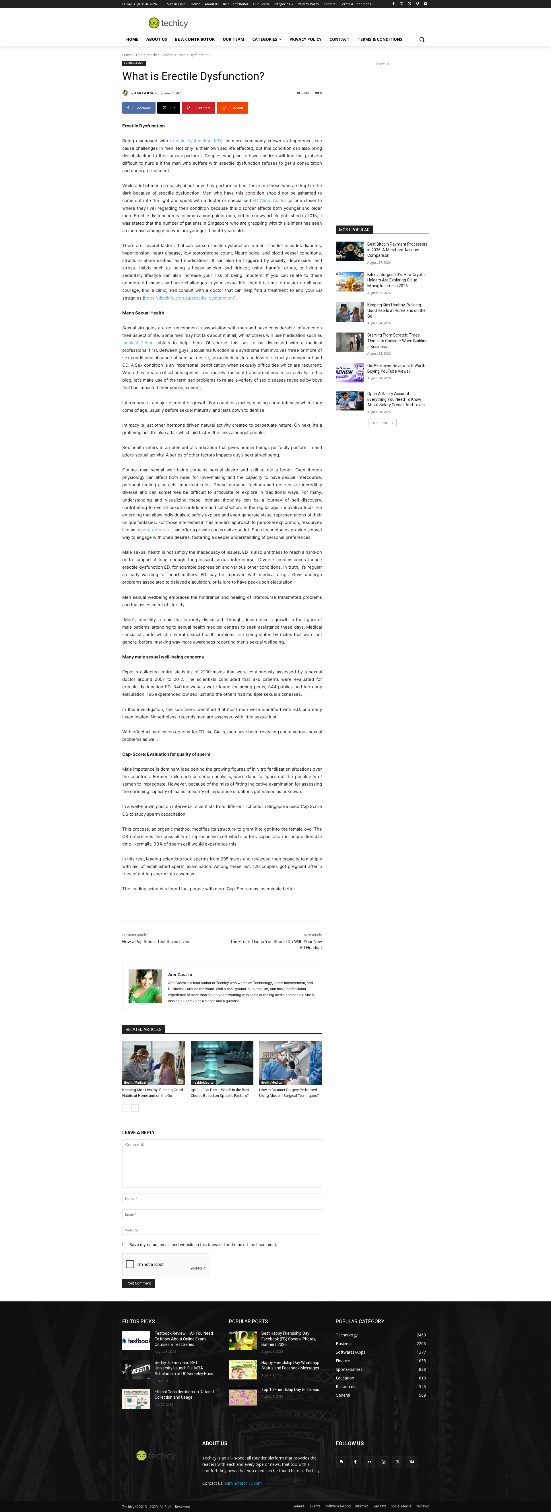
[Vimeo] (417, 4)
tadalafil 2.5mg (138, 342)
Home (127, 55)
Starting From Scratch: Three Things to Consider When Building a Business (397, 341)
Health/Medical (148, 55)
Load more (380, 422)
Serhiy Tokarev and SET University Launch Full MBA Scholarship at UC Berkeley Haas (184, 1368)
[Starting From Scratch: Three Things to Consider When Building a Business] (350, 342)
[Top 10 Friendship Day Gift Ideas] (243, 1396)
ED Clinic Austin (269, 200)
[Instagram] (401, 4)
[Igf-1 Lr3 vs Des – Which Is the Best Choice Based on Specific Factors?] (222, 1063)
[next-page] (135, 1108)
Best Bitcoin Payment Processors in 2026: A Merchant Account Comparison (397, 250)
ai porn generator (154, 529)
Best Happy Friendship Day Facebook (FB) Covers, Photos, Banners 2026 (288, 1339)
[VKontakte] (412, 1462)
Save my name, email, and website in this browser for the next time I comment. (203, 1244)
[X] (409, 4)
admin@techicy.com (243, 1483)
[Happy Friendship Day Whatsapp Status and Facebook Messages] (243, 1369)
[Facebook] (393, 4)
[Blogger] (341, 1462)
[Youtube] (425, 4)
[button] (422, 39)
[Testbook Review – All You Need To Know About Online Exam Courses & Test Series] (136, 1340)
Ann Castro (143, 93)
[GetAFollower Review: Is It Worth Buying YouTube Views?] (350, 372)
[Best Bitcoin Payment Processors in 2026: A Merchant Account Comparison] (350, 251)
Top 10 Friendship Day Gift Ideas (290, 1389)
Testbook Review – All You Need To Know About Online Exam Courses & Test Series (184, 1339)
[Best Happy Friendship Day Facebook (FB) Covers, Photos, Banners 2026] (243, 1340)
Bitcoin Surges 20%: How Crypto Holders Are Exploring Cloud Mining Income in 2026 (396, 280)
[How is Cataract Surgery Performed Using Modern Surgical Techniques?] (290, 1063)
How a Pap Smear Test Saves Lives (155, 941)
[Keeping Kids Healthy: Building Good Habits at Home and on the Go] (153, 1063)
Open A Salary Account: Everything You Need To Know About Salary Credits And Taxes (396, 399)
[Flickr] (369, 1462)
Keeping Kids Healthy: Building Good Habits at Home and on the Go (396, 310)
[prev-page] (125, 1108)
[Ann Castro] (126, 93)
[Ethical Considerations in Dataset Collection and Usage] (136, 1399)
